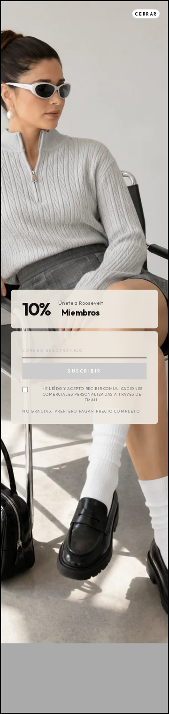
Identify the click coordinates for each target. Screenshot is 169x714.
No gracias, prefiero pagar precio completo (80, 412)
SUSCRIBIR (84, 370)
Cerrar (146, 13)
